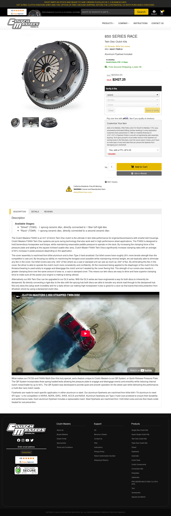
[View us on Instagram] (23, 441)
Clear (111, 110)
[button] (114, 12)
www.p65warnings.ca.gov (83, 192)
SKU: (107, 49)
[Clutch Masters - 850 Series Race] (55, 74)
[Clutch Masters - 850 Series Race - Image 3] (49, 122)
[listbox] (133, 95)
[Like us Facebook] (18, 441)
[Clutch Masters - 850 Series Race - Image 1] (15, 122)
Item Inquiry (112, 181)
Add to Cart (141, 166)
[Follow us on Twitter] (32, 441)
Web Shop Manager (117, 512)
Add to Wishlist (140, 173)
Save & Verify (152, 110)
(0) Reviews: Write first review (117, 46)
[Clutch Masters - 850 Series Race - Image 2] (30, 122)
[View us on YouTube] (27, 441)
